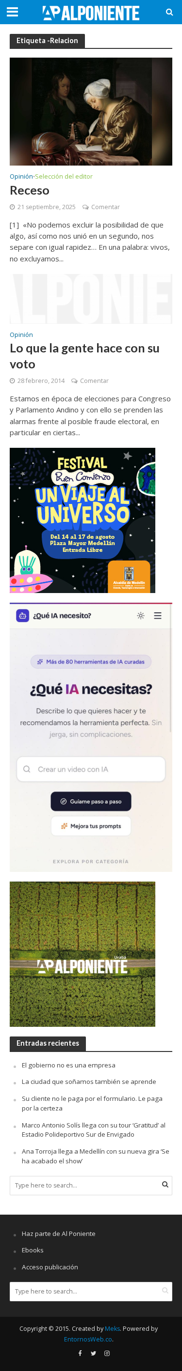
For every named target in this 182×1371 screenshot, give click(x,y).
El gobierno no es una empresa (69, 1065)
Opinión (21, 177)
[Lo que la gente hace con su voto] (91, 298)
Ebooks (33, 1250)
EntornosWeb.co (88, 1339)
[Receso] (91, 111)
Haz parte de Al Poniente (59, 1233)
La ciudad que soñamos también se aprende (89, 1081)
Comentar (105, 207)
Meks (112, 1329)
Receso (30, 190)
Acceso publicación (50, 1267)
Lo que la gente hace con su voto (85, 355)
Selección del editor (64, 177)
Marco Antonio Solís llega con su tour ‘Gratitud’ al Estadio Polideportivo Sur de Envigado (93, 1130)
